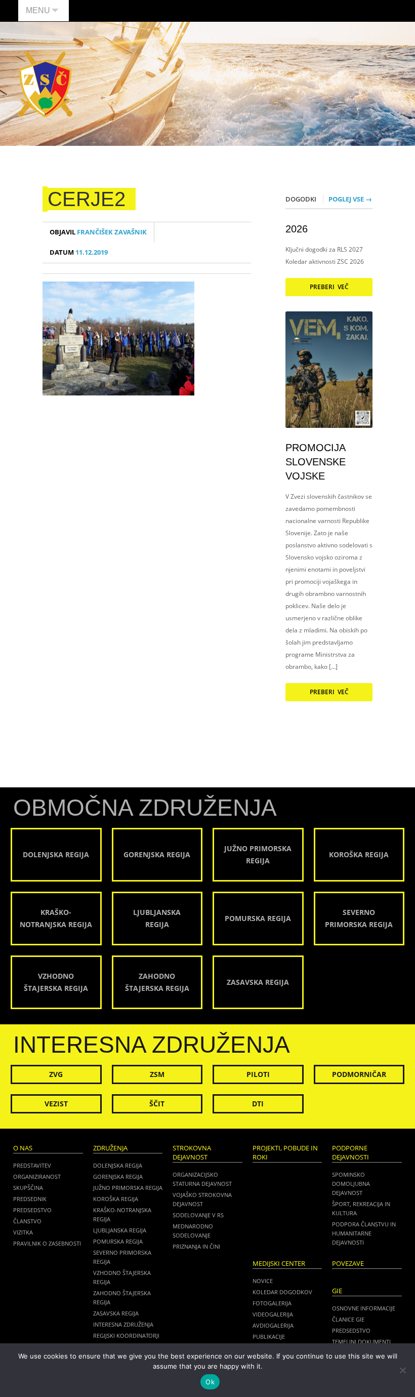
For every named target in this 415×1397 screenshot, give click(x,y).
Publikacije (269, 1336)
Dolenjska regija (117, 1165)
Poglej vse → (350, 199)
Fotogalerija (272, 1303)
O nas (22, 1148)
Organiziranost (37, 1176)
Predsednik (30, 1199)
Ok (210, 1382)
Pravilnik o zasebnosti (47, 1243)
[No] (402, 1370)
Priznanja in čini (196, 1246)
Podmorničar (359, 1074)
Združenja (110, 1148)
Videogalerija (273, 1314)
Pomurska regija (118, 1241)
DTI (258, 1103)
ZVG (56, 1074)
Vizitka (23, 1232)
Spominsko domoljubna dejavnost (351, 1183)
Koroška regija (115, 1199)
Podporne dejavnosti (350, 1153)
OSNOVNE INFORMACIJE (363, 1308)
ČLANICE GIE (348, 1319)
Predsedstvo (32, 1210)
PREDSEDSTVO (351, 1330)
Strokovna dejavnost (192, 1153)
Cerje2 (87, 199)
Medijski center (279, 1263)
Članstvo (27, 1221)
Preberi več (329, 287)
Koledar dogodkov (282, 1292)
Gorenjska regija (118, 1176)
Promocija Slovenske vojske (315, 462)
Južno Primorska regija (127, 1187)
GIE (337, 1291)
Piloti (258, 1074)
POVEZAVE (348, 1263)
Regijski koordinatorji (126, 1335)
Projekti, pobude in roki (285, 1153)
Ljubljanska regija (119, 1230)
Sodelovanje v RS (198, 1215)
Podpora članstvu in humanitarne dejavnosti (364, 1233)
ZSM (157, 1074)
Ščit (156, 1103)
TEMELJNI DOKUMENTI (361, 1341)
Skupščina (28, 1187)
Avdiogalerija (273, 1325)
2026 (296, 228)
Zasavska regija (116, 1313)
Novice (263, 1281)
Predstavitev (32, 1165)
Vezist (56, 1103)
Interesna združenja (123, 1324)
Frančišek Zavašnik (98, 232)
